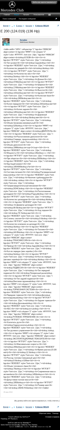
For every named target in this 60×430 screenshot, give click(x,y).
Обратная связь (45, 413)
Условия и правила (52, 417)
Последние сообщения (27, 19)
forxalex (23, 40)
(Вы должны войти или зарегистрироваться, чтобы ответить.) (37, 401)
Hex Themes (32, 425)
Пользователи (38, 15)
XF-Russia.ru (12, 419)
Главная (7, 15)
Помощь (55, 413)
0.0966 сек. (19, 427)
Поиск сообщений (9, 19)
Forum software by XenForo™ (19, 417)
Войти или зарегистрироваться (44, 2)
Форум (16, 15)
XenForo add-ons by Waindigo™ (19, 423)
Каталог (26, 15)
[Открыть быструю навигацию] (58, 26)
